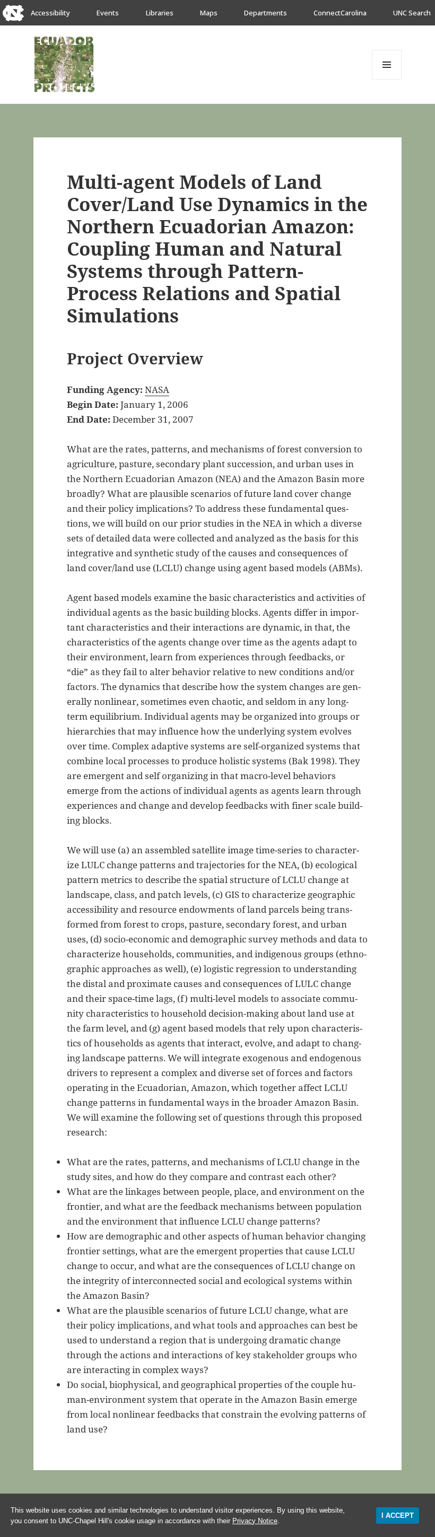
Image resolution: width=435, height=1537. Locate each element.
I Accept (397, 1515)
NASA (157, 389)
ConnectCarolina (340, 13)
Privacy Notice (254, 1521)
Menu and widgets (387, 79)
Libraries (159, 13)
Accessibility (50, 13)
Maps (209, 13)
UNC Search (412, 13)
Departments (265, 13)
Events (108, 13)
